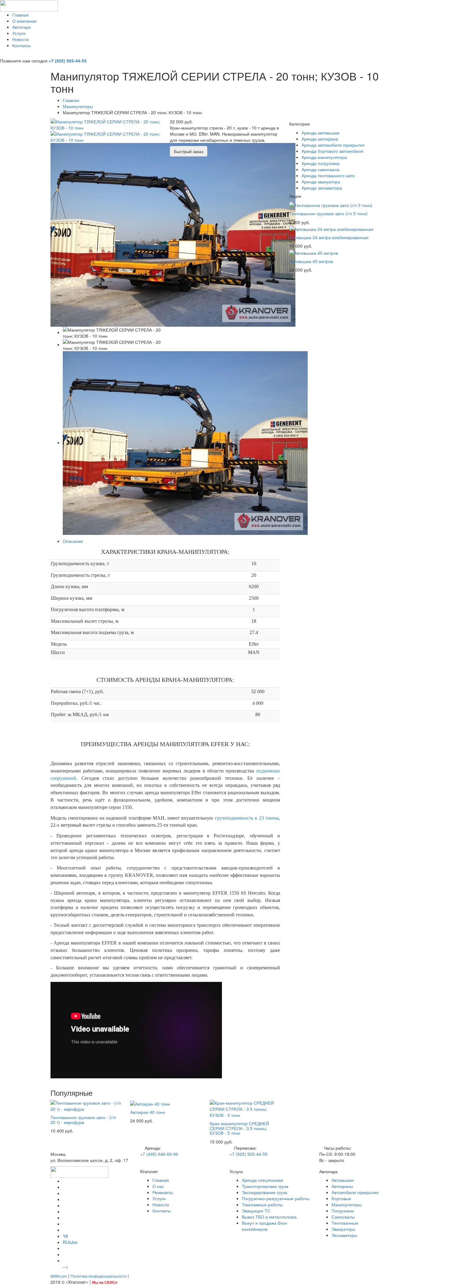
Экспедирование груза (264, 1192)
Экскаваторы (344, 1235)
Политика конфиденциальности (98, 1276)
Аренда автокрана (320, 139)
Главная (20, 15)
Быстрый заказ (188, 151)
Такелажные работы (262, 1204)
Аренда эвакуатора (321, 181)
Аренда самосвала (320, 169)
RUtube (70, 1242)
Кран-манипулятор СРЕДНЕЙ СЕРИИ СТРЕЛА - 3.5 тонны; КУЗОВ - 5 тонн (239, 1128)
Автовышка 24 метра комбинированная (329, 237)
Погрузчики (343, 1211)
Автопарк (21, 27)
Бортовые (341, 1198)
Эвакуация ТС (256, 1211)
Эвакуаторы (343, 1229)
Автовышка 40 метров (311, 261)
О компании (24, 21)
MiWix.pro (59, 1276)
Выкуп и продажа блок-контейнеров (265, 1226)
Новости (20, 39)
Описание (73, 541)
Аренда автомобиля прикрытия (333, 145)
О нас (158, 1186)
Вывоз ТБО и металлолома (269, 1217)
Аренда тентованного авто (328, 175)
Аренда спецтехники (262, 1180)
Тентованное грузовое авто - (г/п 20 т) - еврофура (83, 1119)
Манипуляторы (78, 106)
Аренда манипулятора (324, 157)
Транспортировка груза (265, 1186)
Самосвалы (343, 1217)
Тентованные (345, 1223)
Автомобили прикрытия (355, 1192)
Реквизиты (162, 1192)
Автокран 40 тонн (147, 1112)
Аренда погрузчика (320, 163)
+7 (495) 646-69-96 (159, 1154)
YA (65, 1236)
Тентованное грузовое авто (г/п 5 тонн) (328, 213)
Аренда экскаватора (322, 188)
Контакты (21, 45)
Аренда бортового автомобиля (332, 151)
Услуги (18, 33)
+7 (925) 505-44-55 (68, 61)
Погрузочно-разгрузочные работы (275, 1198)
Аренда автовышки (320, 133)
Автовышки (343, 1180)
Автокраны (342, 1186)
